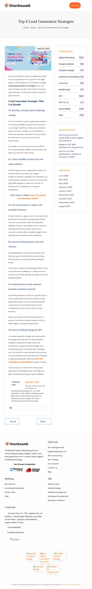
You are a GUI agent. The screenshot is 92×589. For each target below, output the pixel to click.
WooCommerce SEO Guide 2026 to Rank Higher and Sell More (71, 138)
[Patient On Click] (16, 470)
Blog (33, 27)
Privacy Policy (66, 584)
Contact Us (52, 468)
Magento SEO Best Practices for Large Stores (71, 146)
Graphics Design (66, 70)
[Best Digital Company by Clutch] (46, 557)
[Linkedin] (11, 408)
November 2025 (66, 195)
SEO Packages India (56, 447)
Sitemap (77, 584)
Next (43, 421)
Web (61, 115)
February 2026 (65, 187)
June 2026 (63, 175)
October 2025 (65, 198)
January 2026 (65, 191)
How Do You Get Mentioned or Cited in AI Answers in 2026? (70, 154)
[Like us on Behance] (33, 540)
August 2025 (64, 206)
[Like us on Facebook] (6, 540)
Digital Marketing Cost (57, 451)
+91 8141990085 (14, 527)
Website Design (54, 488)
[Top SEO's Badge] (39, 569)
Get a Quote (75, 5)
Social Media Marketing (14, 488)
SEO (60, 96)
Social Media (64, 109)
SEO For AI (63, 102)
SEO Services (10, 484)
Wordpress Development (58, 496)
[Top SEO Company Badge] (32, 557)
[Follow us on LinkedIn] (28, 540)
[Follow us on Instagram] (23, 540)
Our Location (53, 464)
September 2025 (67, 202)
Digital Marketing (67, 58)
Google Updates (66, 64)
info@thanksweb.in (15, 532)
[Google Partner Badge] (60, 557)
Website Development (57, 492)
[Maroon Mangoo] (32, 470)
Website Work (53, 484)
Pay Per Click (10, 492)
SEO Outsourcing (55, 455)
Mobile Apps (64, 90)
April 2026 (63, 183)
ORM (7, 496)
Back (13, 421)
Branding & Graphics (56, 500)
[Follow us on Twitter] (15, 540)
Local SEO (63, 83)
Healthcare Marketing (69, 77)
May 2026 (63, 179)
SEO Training (53, 460)
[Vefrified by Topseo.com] (53, 569)
